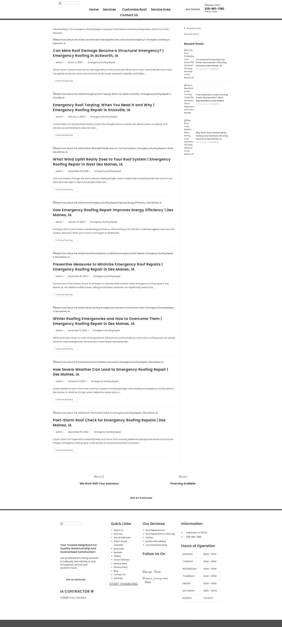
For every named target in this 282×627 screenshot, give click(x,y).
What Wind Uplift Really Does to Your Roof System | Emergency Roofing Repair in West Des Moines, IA (112, 162)
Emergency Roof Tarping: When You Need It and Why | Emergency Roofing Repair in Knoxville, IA (103, 107)
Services (109, 9)
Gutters (149, 537)
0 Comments (214, 69)
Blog (116, 570)
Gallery (117, 556)
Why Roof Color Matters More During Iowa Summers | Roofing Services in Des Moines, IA (212, 135)
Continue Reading (66, 80)
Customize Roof (134, 9)
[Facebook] (146, 562)
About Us (118, 530)
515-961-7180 (214, 9)
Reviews (118, 552)
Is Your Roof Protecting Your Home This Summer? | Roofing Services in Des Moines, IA (211, 62)
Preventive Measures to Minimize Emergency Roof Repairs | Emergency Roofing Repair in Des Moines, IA (108, 267)
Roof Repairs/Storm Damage (160, 533)
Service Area (161, 9)
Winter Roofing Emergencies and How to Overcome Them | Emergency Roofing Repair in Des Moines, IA (107, 321)
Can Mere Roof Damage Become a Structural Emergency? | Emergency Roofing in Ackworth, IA (108, 53)
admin (59, 62)
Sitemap (118, 578)
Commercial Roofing (156, 545)
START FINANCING (123, 583)
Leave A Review (121, 559)
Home (94, 9)
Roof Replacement (155, 530)
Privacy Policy (121, 567)
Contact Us (129, 15)
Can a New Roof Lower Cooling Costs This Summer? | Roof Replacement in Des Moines (212, 97)
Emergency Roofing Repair (101, 62)
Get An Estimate (141, 498)
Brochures (119, 548)
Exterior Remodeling (156, 541)
